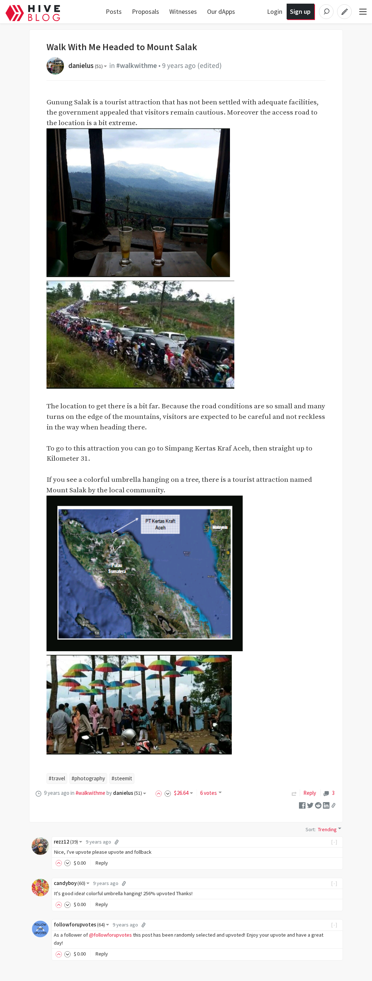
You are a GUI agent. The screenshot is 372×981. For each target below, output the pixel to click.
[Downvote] (168, 792)
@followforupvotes (110, 935)
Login (274, 11)
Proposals (145, 11)
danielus (85, 65)
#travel (57, 778)
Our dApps (221, 11)
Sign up (300, 11)
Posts (114, 11)
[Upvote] (159, 792)
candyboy (69, 883)
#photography (88, 778)
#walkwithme (136, 65)
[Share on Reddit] (318, 804)
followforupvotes (79, 924)
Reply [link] (309, 792)
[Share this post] (333, 805)
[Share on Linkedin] (326, 804)
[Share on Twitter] (310, 804)
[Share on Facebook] (302, 804)
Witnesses (183, 11)
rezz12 (66, 841)
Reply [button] (101, 863)
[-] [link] (334, 841)
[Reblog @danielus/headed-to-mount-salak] (294, 792)
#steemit (122, 778)
